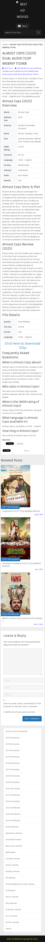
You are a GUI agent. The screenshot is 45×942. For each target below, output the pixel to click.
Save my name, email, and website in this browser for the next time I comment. (22, 705)
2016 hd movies (13, 763)
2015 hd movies (13, 757)
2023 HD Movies (10, 614)
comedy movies (8, 71)
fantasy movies (13, 871)
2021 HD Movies (13, 795)
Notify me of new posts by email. (21, 712)
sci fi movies (11, 916)
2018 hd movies (13, 776)
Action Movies (35, 68)
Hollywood (18, 74)
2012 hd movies (13, 738)
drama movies (12, 865)
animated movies (13, 839)
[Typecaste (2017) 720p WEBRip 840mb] (15, 486)
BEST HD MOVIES (14, 939)
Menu (24, 26)
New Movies (27, 74)
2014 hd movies (13, 750)
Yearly (35, 74)
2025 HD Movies (23, 68)
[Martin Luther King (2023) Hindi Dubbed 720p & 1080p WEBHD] (15, 593)
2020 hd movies (13, 788)
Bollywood (10, 852)
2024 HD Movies (13, 814)
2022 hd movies (10, 559)
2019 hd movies (13, 782)
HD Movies (19, 71)
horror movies (12, 897)
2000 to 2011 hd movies (16, 731)
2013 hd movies (12, 744)
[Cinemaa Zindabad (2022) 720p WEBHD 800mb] (15, 538)
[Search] (38, 32)
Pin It (26, 451)
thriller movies (12, 922)
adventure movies (14, 833)
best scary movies (14, 846)
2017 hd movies (10, 507)
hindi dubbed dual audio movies (20, 884)
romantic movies (13, 909)
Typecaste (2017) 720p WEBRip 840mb (21, 511)
